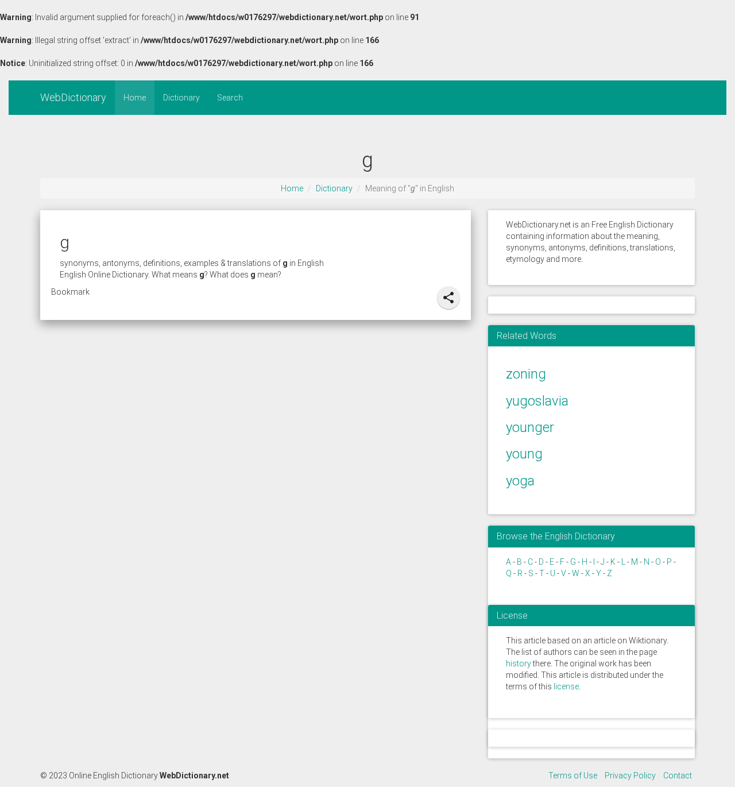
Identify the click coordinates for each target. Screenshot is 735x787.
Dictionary (181, 97)
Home (134, 97)
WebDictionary (73, 97)
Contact (677, 775)
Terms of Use (572, 775)
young (524, 454)
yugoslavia (537, 401)
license (566, 686)
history (518, 663)
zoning (526, 374)
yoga (520, 481)
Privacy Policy (630, 775)
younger (530, 427)
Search (230, 97)
